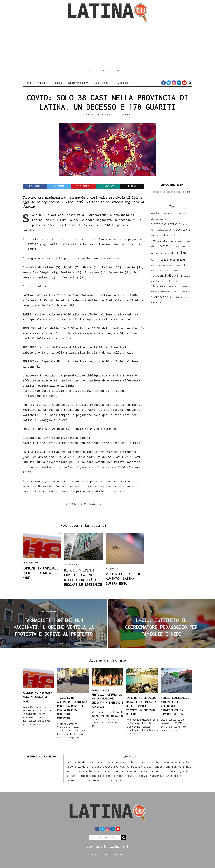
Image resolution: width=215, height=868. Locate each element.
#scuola (155, 291)
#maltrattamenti (158, 265)
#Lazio (163, 259)
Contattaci (123, 83)
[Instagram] (174, 82)
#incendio (175, 246)
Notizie (41, 83)
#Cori (172, 230)
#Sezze (177, 291)
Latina (58, 83)
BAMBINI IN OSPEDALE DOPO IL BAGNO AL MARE (40, 573)
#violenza (156, 302)
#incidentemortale (160, 253)
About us (118, 854)
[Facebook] (163, 82)
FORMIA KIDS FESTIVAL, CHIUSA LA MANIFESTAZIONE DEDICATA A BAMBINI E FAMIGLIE (107, 698)
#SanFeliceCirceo (173, 286)
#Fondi (156, 240)
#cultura (156, 235)
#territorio (176, 297)
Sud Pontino (101, 83)
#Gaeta (164, 245)
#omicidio (181, 265)
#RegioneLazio (159, 281)
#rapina (186, 276)
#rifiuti (174, 281)
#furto (154, 246)
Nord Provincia (76, 83)
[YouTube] (184, 82)
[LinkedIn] (179, 82)
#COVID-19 (71, 504)
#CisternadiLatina (164, 223)
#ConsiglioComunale (159, 230)
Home (28, 83)
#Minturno (170, 265)
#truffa (188, 297)
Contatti (105, 854)
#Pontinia (164, 270)
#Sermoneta (166, 291)
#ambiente (156, 213)
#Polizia (154, 270)
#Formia (168, 240)
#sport (186, 291)
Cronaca (125, 114)
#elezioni (177, 235)
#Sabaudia (158, 286)
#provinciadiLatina (91, 504)
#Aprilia (170, 213)
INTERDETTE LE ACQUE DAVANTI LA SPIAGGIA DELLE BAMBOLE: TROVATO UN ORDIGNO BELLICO (141, 706)
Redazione (93, 114)
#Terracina (159, 297)
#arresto (182, 213)
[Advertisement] (107, 45)
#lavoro (154, 260)
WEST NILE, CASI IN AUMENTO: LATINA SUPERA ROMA (123, 578)
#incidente (186, 246)
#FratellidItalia (182, 241)
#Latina (179, 252)
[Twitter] (168, 82)
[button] (188, 192)
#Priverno (174, 270)
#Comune (184, 223)
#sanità (187, 286)
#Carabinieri (158, 219)
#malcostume (177, 259)
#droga (166, 235)
